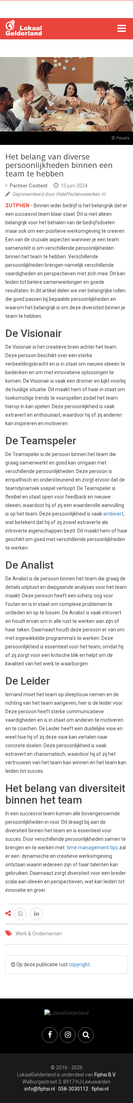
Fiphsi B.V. (105, 1074)
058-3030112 (73, 1089)
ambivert (113, 514)
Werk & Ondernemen (39, 933)
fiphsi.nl (100, 1089)
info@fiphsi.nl (39, 1089)
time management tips (92, 847)
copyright (79, 964)
